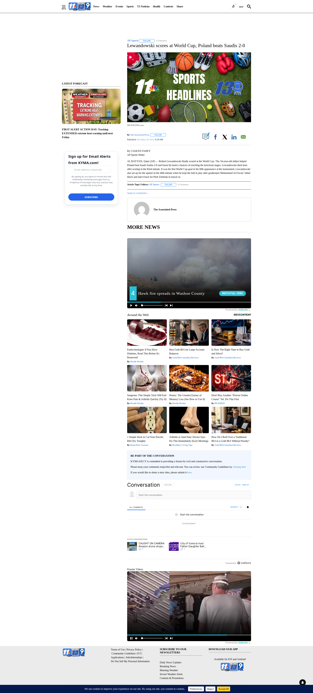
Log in (237, 485)
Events (119, 6)
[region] (189, 523)
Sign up (245, 485)
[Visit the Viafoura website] (244, 563)
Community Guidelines (123, 653)
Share (180, 6)
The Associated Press (139, 135)
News (96, 6)
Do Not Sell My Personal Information (130, 661)
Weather (107, 6)
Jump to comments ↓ (137, 193)
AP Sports (154, 184)
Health (156, 6)
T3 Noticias (143, 6)
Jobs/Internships (134, 657)
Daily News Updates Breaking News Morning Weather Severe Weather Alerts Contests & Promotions (172, 670)
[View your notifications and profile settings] (248, 507)
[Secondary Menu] (66, 6)
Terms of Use (118, 649)
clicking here (239, 466)
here (189, 472)
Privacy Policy (134, 649)
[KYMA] (79, 6)
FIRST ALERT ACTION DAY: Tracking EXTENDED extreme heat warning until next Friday (87, 133)
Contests (168, 6)
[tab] (136, 507)
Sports (130, 6)
